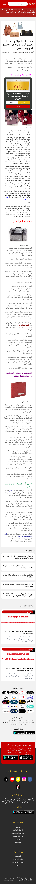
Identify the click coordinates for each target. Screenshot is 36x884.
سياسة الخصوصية (18, 833)
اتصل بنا (18, 839)
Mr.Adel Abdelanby (17, 52)
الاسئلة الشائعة (18, 830)
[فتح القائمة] (4, 4)
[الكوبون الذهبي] (32, 3)
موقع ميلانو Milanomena (19, 10)
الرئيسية (32, 10)
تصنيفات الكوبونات (18, 862)
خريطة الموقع (18, 842)
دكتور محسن (9, 880)
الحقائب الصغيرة (23, 325)
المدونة (18, 865)
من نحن (18, 827)
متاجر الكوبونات (18, 859)
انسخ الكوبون (24, 102)
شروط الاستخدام (18, 836)
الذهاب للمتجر (18, 106)
